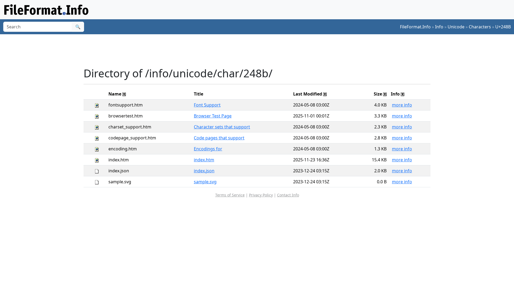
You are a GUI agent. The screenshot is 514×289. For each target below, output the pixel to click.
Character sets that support (222, 127)
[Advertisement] (260, 51)
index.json (204, 171)
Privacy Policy (261, 194)
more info (402, 105)
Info (439, 27)
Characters (480, 27)
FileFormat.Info (415, 27)
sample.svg (205, 182)
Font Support (207, 105)
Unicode (456, 27)
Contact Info (288, 194)
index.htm (204, 160)
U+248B (503, 27)
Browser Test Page (213, 116)
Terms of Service (230, 194)
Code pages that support (219, 138)
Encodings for (208, 149)
